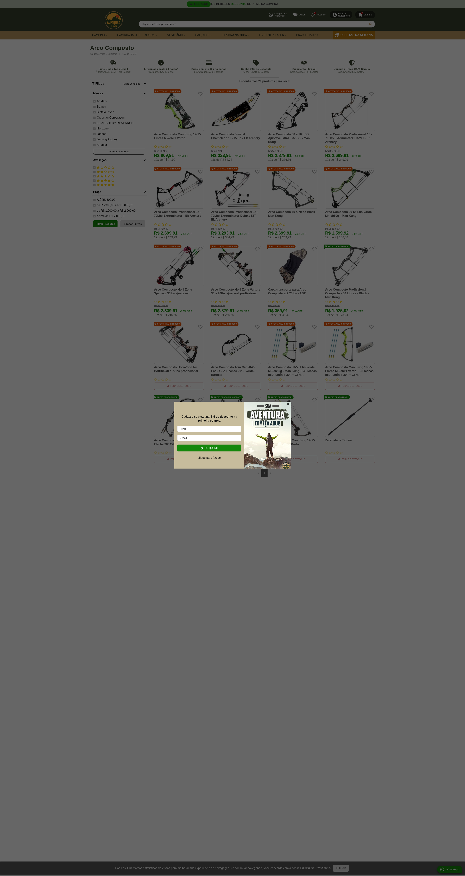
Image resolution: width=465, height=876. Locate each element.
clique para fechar (209, 457)
